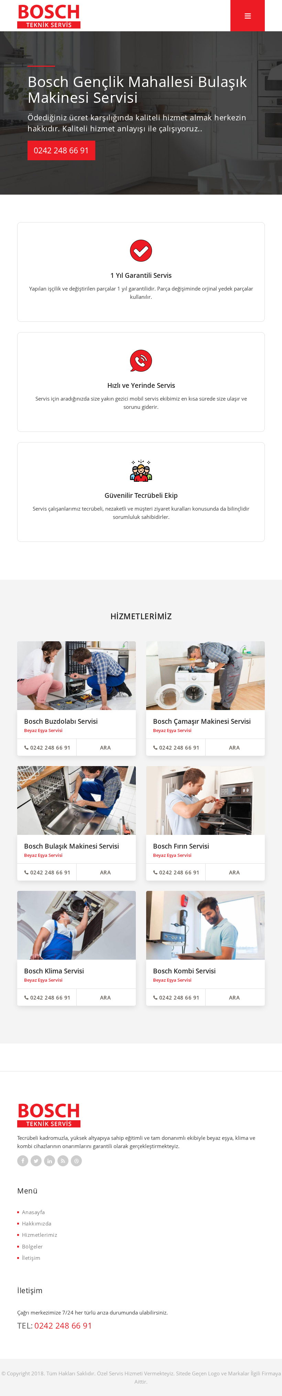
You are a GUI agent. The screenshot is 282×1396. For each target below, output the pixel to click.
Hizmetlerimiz (39, 1234)
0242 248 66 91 (61, 150)
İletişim (31, 1257)
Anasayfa (33, 1212)
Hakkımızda (37, 1223)
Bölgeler (32, 1246)
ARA (105, 747)
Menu (247, 12)
